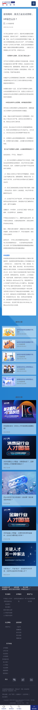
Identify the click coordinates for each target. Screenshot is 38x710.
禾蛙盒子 (17, 689)
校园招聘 (5, 670)
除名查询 (4, 697)
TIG (15, 691)
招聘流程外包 (8, 601)
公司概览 (5, 648)
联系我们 (5, 673)
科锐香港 (26, 689)
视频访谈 (18, 638)
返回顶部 (34, 708)
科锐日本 (4, 691)
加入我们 (5, 662)
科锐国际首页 (6, 587)
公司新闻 (5, 656)
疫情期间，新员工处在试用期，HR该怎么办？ (16, 589)
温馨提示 (18, 694)
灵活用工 (7, 604)
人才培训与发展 (7, 612)
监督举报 (25, 694)
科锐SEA (10, 691)
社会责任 (5, 653)
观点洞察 (25, 587)
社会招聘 (5, 667)
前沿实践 (18, 632)
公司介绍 (5, 650)
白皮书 (19, 627)
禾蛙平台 (7, 627)
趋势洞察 (16, 587)
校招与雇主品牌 (7, 610)
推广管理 (11, 694)
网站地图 (4, 694)
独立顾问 (7, 607)
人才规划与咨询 (7, 615)
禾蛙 (22, 689)
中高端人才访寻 (7, 598)
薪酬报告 (18, 629)
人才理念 (5, 665)
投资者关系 (5, 659)
